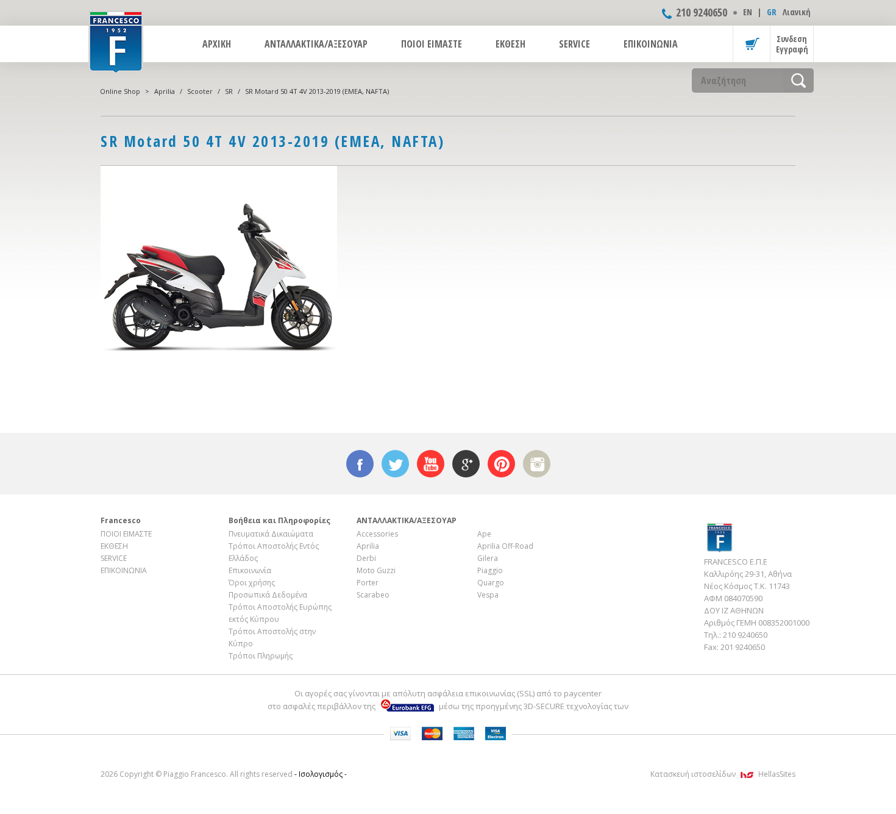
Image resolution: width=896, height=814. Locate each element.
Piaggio (490, 570)
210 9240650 (701, 12)
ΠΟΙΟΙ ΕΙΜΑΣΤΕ (431, 44)
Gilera (487, 558)
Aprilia (164, 91)
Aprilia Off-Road (505, 546)
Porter (368, 582)
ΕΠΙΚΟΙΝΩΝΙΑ (651, 44)
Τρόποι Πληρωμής (261, 656)
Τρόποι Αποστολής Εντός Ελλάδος (274, 552)
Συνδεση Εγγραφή (792, 44)
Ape (484, 534)
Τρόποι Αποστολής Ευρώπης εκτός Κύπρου (280, 613)
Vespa (488, 595)
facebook (360, 463)
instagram (536, 463)
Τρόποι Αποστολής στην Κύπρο (272, 637)
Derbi (366, 558)
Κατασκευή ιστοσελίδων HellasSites (722, 774)
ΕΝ (747, 12)
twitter (395, 463)
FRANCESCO (115, 40)
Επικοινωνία (250, 570)
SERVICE (574, 44)
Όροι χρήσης (252, 582)
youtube (430, 463)
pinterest (501, 463)
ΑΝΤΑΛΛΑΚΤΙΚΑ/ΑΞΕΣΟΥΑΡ (316, 44)
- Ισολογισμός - (320, 774)
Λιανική (797, 12)
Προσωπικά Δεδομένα (268, 595)
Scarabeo (373, 595)
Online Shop (120, 91)
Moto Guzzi (376, 570)
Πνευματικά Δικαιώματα (271, 534)
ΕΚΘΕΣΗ (510, 44)
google (466, 463)
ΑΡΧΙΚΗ (216, 44)
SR (229, 91)
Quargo (490, 582)
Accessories (377, 534)
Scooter (200, 91)
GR (772, 12)
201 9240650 (742, 646)
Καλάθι (751, 44)
